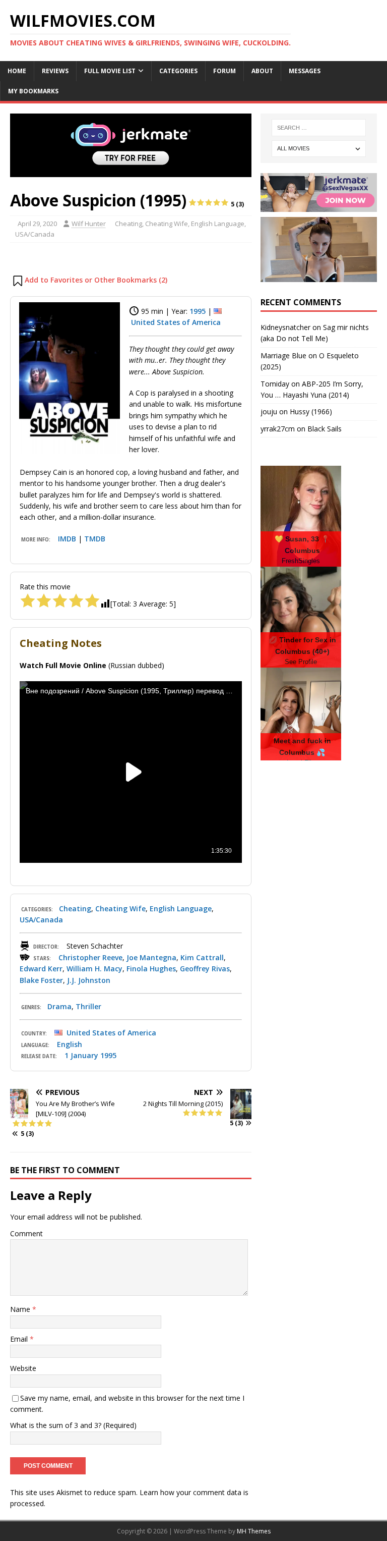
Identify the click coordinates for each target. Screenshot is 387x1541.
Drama (59, 1006)
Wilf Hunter (89, 223)
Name (21, 1309)
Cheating (128, 223)
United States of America (176, 322)
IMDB (67, 538)
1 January (81, 1055)
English (69, 1044)
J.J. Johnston (88, 980)
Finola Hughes (151, 968)
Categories (178, 71)
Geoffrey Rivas (205, 968)
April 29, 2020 (37, 223)
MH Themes (254, 1531)
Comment (26, 1233)
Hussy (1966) (311, 411)
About (262, 71)
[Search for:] (319, 127)
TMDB (94, 538)
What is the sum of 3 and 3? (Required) (73, 1425)
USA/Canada (34, 234)
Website (23, 1368)
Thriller (88, 1006)
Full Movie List (110, 71)
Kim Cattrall (202, 957)
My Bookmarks (33, 91)
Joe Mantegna (151, 957)
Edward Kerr (41, 968)
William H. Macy (94, 968)
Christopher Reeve (90, 957)
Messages (304, 71)
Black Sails (324, 428)
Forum (224, 71)
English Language (217, 223)
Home (17, 71)
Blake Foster (41, 980)
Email (20, 1339)
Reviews (55, 71)
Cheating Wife (166, 223)
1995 (197, 311)
